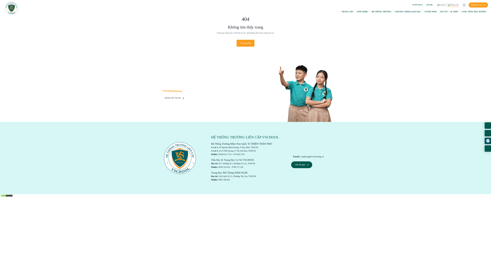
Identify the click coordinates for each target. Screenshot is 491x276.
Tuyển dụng (417, 5)
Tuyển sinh (431, 11)
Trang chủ (347, 11)
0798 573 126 (237, 167)
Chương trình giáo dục (408, 11)
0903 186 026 (224, 180)
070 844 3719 (239, 154)
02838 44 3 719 (225, 154)
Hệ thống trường (381, 11)
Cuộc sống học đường (474, 11)
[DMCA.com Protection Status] (6, 195)
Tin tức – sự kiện (449, 11)
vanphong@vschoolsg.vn (312, 156)
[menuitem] (441, 5)
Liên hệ (429, 5)
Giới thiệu (362, 11)
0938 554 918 (224, 167)
